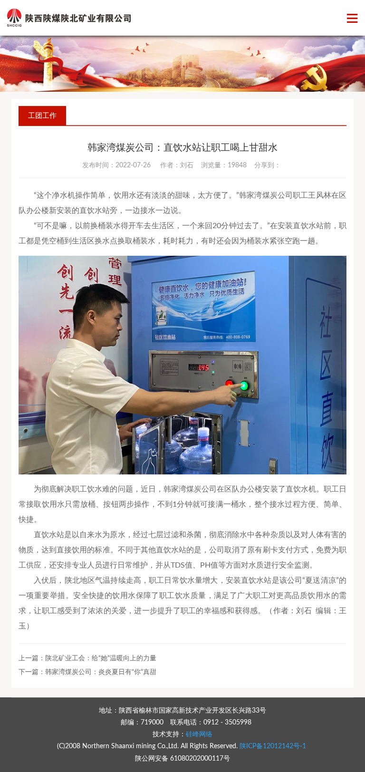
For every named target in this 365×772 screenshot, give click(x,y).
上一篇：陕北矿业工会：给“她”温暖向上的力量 (87, 658)
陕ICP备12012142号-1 (273, 746)
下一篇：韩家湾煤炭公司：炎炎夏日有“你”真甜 (87, 672)
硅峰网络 (199, 734)
